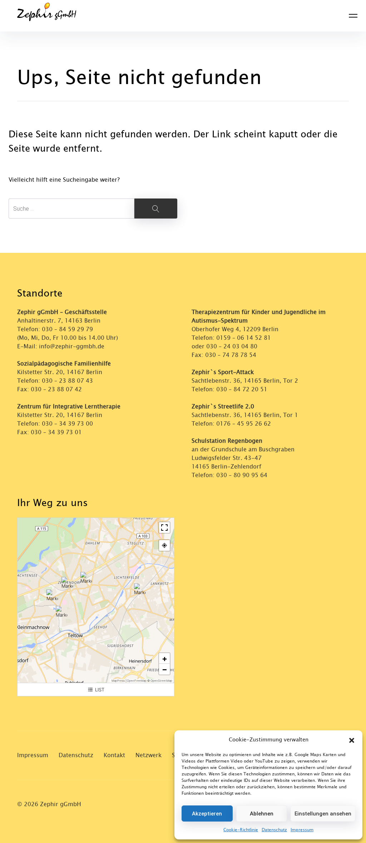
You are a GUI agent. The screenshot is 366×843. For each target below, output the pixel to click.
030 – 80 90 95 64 (241, 475)
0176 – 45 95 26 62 (243, 423)
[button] (351, 740)
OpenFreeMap (137, 680)
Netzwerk (148, 755)
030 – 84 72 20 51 (241, 389)
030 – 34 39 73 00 (67, 423)
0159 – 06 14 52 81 (243, 337)
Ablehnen (261, 813)
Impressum (302, 830)
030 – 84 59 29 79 (67, 329)
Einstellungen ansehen (323, 813)
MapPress (118, 680)
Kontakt (114, 755)
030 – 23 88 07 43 (67, 380)
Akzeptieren (207, 813)
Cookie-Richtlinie (240, 830)
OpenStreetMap (161, 680)
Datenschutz (274, 830)
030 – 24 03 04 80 (232, 346)
